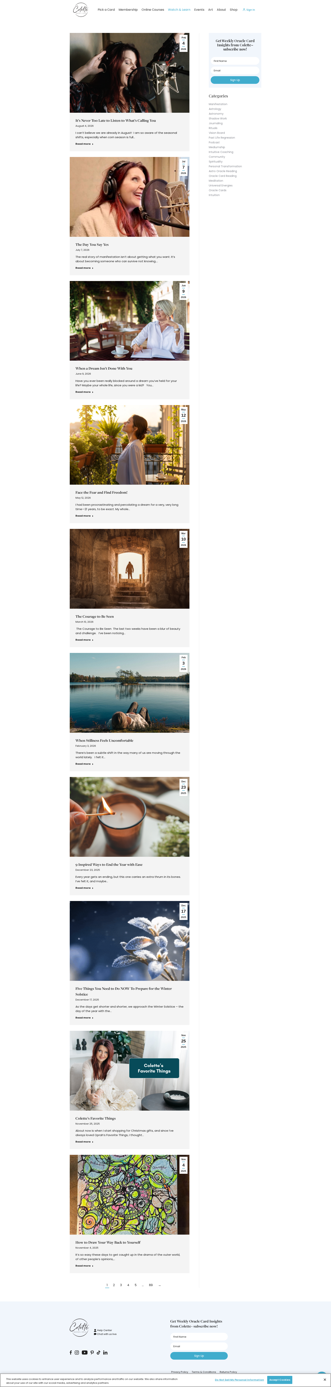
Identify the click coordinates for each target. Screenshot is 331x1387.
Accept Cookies (279, 1380)
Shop (234, 9)
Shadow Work (218, 118)
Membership (128, 9)
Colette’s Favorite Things (95, 1118)
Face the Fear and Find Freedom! (101, 492)
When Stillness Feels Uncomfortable (104, 740)
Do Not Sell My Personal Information (239, 1380)
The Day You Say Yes (92, 244)
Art (210, 9)
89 (151, 1285)
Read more (83, 144)
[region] (165, 1380)
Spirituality (216, 161)
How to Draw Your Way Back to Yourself (107, 1242)
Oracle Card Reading (223, 176)
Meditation (216, 181)
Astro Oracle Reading (223, 171)
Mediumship (217, 147)
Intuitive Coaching (221, 152)
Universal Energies (221, 185)
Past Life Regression (222, 138)
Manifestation (218, 104)
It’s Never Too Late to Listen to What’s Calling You (115, 120)
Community (217, 157)
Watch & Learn (179, 9)
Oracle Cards (217, 190)
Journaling (216, 123)
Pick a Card (106, 9)
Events (199, 9)
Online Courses (153, 9)
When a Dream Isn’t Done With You (103, 368)
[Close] (325, 1379)
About (221, 9)
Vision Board (217, 133)
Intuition (214, 195)
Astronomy (216, 114)
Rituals (213, 128)
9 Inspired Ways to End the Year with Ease (109, 864)
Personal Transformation (225, 166)
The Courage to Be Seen (94, 616)
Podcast (214, 142)
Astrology (215, 109)
